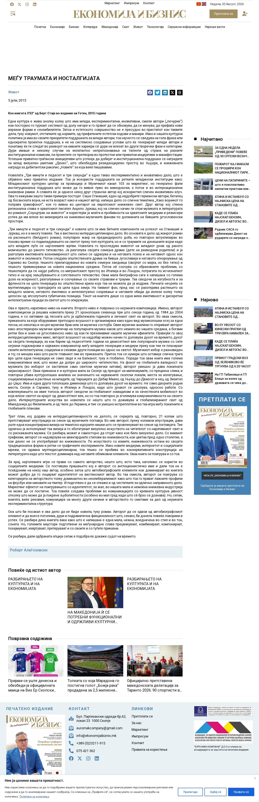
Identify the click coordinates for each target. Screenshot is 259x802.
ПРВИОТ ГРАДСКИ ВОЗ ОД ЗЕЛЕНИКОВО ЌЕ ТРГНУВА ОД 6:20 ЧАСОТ (233, 362)
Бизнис (74, 27)
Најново (209, 299)
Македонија (109, 27)
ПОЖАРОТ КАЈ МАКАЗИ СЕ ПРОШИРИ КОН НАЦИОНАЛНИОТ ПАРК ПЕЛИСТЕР (232, 168)
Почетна (40, 27)
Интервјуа (90, 27)
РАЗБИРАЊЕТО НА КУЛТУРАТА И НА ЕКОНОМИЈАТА (25, 584)
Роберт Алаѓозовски (28, 550)
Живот (138, 27)
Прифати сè (241, 791)
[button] (245, 14)
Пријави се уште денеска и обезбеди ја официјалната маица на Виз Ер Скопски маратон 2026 (32, 687)
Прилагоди (190, 791)
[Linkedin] (35, 4)
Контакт (149, 3)
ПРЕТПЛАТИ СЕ (222, 399)
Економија (57, 27)
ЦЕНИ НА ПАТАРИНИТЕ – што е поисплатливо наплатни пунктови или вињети (232, 185)
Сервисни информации (184, 27)
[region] (129, 788)
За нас (137, 723)
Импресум (131, 3)
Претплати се (142, 716)
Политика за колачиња (34, 796)
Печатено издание (29, 708)
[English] (204, 4)
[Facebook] (12, 4)
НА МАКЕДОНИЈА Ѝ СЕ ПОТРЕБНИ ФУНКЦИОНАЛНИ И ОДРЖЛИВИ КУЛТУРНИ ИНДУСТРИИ (94, 619)
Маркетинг (112, 3)
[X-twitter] (19, 4)
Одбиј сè (215, 791)
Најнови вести (215, 27)
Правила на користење (149, 749)
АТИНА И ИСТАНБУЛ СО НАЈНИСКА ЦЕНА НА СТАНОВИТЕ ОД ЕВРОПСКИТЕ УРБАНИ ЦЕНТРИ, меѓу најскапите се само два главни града (232, 201)
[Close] (255, 778)
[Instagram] (27, 4)
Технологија (155, 27)
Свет (125, 27)
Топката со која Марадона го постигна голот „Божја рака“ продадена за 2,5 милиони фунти (93, 687)
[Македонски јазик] (198, 4)
